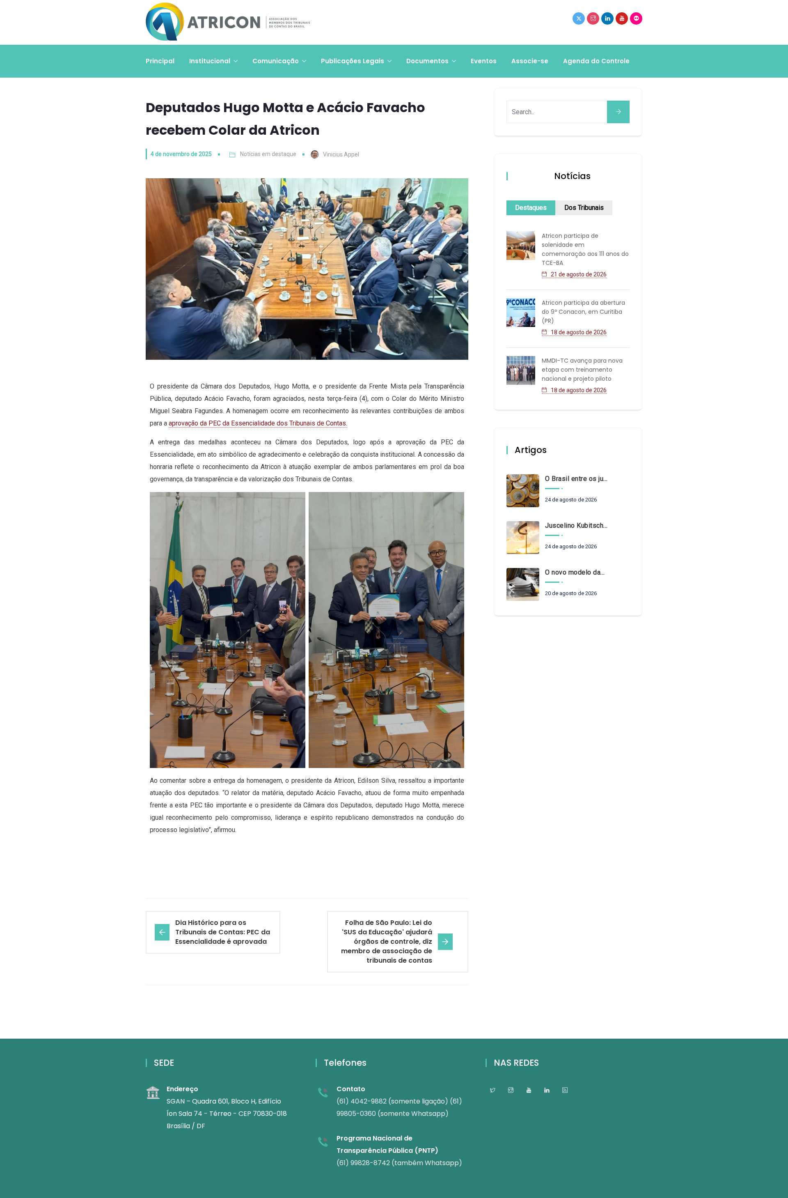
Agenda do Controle (596, 61)
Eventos (484, 61)
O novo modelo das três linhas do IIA (576, 572)
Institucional (209, 61)
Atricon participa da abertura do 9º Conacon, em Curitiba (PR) (583, 312)
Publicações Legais (352, 61)
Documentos (427, 61)
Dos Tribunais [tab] (584, 208)
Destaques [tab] (531, 208)
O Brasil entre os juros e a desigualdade (576, 479)
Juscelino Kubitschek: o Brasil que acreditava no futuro (576, 525)
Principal (160, 61)
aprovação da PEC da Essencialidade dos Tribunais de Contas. (258, 423)
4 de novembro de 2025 (181, 154)
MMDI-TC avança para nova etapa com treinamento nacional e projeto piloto (582, 369)
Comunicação (275, 61)
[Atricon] (228, 22)
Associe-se (529, 61)
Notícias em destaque (268, 154)
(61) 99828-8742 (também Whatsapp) (399, 1163)
